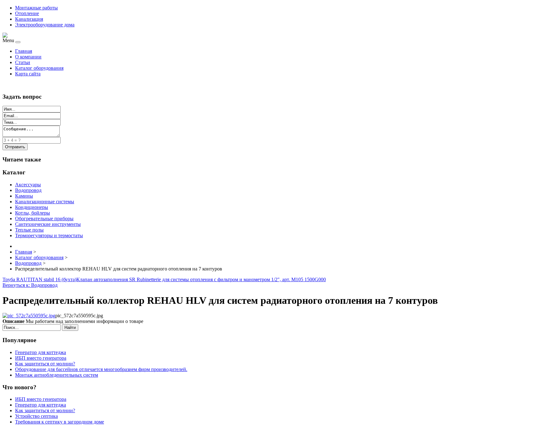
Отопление (27, 13)
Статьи (22, 62)
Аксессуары (28, 184)
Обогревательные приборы (44, 218)
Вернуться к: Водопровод (30, 285)
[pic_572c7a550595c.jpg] (29, 315)
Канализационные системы (44, 201)
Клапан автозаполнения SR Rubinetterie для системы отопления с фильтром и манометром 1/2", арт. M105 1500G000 (201, 279)
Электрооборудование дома (44, 24)
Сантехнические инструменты (48, 224)
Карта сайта (28, 73)
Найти (70, 327)
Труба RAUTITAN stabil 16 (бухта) (39, 279)
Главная (23, 51)
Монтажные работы (36, 7)
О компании (28, 56)
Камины (24, 196)
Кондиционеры (31, 207)
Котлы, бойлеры (32, 213)
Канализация (29, 19)
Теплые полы (29, 229)
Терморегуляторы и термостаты (49, 235)
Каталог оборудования (39, 68)
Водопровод (28, 190)
